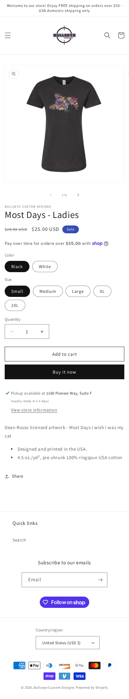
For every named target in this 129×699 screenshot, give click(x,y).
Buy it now (64, 372)
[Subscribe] (100, 579)
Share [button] (17, 476)
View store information (34, 410)
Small (17, 291)
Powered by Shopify (92, 687)
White (45, 266)
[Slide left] (51, 195)
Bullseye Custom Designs (54, 687)
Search (19, 540)
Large (78, 291)
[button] (8, 35)
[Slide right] (78, 195)
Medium (47, 291)
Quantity (12, 319)
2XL (15, 305)
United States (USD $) (61, 642)
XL (102, 291)
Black (17, 266)
